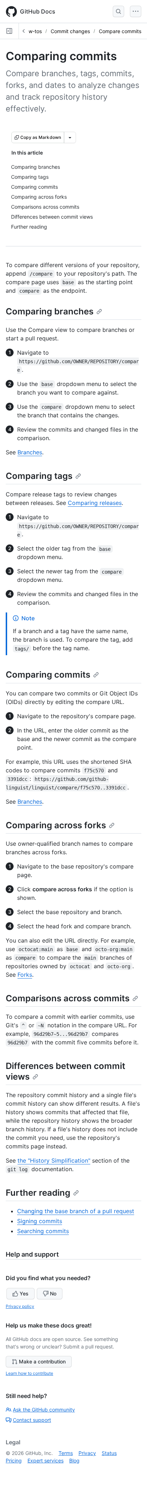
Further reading (38, 1193)
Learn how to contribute (29, 1373)
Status (109, 1453)
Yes (24, 1293)
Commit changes (70, 31)
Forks (24, 974)
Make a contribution (42, 1361)
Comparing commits (48, 674)
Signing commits (39, 1221)
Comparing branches (49, 311)
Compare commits (120, 31)
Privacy (87, 1453)
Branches (29, 452)
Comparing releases (95, 502)
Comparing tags (39, 476)
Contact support (32, 1420)
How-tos (32, 31)
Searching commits (43, 1231)
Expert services (45, 1460)
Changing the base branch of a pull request (75, 1211)
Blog (74, 1460)
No (53, 1293)
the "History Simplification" (53, 1160)
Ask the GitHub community (44, 1410)
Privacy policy (20, 1306)
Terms (66, 1453)
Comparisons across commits (68, 998)
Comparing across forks (56, 825)
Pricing (14, 1460)
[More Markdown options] (70, 137)
